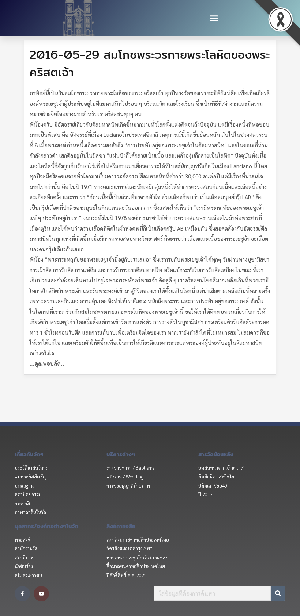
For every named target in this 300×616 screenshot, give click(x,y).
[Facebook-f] (22, 593)
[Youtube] (41, 593)
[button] (214, 18)
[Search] (278, 593)
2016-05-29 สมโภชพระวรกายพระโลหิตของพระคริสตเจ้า (150, 63)
